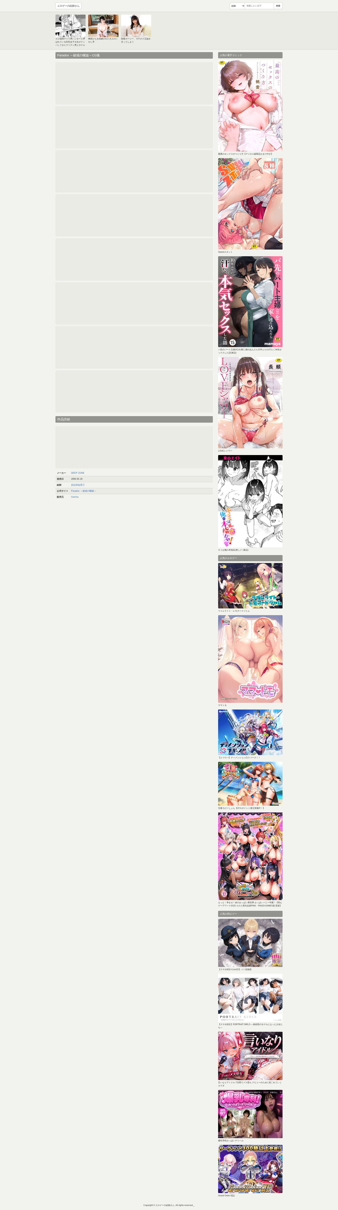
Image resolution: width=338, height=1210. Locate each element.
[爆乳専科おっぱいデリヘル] (250, 1114)
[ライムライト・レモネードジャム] (250, 585)
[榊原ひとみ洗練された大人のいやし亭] (103, 26)
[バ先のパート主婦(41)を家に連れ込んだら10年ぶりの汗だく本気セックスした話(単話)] (250, 301)
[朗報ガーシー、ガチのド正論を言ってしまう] (136, 26)
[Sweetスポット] (250, 204)
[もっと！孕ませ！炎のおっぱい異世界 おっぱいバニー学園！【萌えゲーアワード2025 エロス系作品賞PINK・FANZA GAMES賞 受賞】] (250, 856)
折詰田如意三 (78, 485)
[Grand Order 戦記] (250, 1169)
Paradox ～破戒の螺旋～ (83, 491)
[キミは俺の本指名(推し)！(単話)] (250, 501)
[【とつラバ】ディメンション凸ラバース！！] (250, 732)
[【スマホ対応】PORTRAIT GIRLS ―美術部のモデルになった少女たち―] (250, 998)
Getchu (75, 497)
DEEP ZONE (77, 473)
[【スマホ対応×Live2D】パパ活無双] (250, 943)
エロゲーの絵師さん (68, 5)
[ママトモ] (250, 659)
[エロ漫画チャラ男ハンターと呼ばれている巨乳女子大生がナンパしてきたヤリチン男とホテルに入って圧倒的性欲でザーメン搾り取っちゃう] (70, 26)
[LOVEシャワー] (250, 402)
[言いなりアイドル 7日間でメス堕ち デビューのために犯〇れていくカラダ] (250, 1056)
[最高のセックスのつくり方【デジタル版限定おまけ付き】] (250, 105)
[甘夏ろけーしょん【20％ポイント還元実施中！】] (250, 784)
